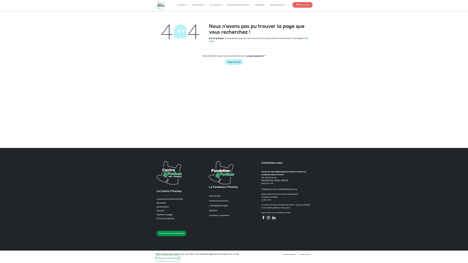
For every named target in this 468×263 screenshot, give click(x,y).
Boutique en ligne (219, 205)
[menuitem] (182, 4)
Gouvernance (163, 206)
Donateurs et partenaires (219, 215)
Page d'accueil (234, 62)
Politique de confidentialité (168, 258)
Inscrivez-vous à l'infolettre (171, 233)
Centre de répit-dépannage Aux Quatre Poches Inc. (284, 171)
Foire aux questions (166, 218)
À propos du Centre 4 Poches (170, 199)
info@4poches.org (268, 189)
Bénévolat (213, 210)
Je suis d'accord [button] (305, 254)
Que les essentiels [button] (289, 254)
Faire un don (304, 5)
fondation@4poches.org (287, 189)
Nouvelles (161, 203)
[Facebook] (263, 217)
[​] (268, 217)
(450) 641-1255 (267, 183)
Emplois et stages (165, 214)
